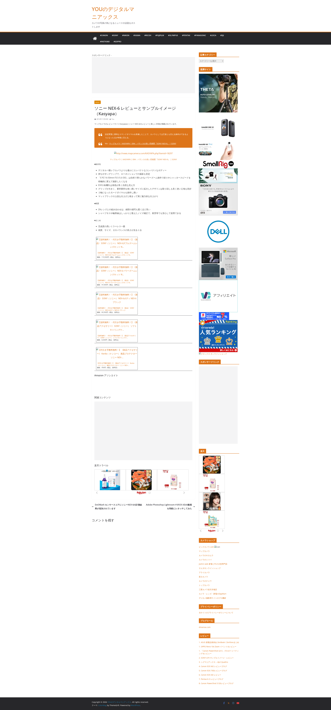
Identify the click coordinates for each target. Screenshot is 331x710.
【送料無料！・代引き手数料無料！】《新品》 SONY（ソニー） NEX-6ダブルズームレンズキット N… (115, 254)
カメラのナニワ (205, 581)
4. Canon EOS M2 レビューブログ (213, 666)
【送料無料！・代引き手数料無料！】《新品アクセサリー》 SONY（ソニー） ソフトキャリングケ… (116, 337)
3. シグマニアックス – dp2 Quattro (213, 662)
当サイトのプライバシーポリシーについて (216, 612)
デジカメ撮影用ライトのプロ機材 (212, 598)
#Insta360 (105, 41)
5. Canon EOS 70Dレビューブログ (213, 670)
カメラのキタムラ (206, 555)
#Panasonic (200, 35)
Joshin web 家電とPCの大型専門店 (213, 564)
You (112, 119)
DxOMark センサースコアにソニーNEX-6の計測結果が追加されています (118, 506)
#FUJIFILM (159, 35)
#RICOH (147, 35)
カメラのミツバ (205, 559)
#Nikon (125, 35)
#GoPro (117, 41)
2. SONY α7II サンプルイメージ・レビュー (216, 658)
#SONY (115, 35)
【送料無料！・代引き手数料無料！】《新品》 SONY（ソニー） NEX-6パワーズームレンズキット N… (115, 281)
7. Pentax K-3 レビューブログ (211, 679)
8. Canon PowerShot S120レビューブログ (216, 683)
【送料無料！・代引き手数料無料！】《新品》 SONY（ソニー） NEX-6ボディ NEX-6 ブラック (115, 309)
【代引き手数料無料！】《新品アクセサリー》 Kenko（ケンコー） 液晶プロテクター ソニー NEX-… (115, 364)
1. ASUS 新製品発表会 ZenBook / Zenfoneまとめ (219, 642)
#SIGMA (136, 35)
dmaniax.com (204, 627)
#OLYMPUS (173, 35)
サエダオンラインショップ (210, 568)
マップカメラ (204, 551)
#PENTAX (186, 35)
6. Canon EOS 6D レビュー (210, 675)
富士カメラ (203, 576)
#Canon (104, 35)
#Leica (213, 35)
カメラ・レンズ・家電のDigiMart (212, 594)
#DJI (222, 35)
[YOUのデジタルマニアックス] (95, 38)
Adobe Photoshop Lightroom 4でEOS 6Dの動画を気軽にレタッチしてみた (169, 506)
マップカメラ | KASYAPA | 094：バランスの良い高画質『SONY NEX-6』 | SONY (142, 143)
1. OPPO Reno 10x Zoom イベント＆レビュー (217, 646)
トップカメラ (205, 585)
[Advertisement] (143, 75)
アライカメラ (204, 572)
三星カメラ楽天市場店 (208, 589)
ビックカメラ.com (206, 547)
